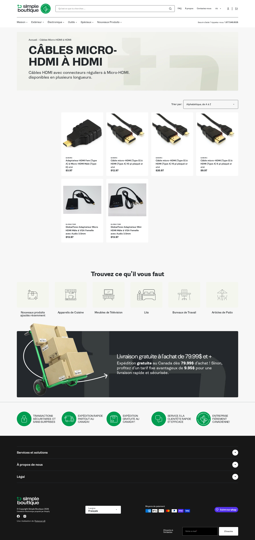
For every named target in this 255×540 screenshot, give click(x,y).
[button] (228, 8)
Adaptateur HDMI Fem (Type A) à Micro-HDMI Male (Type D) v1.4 (81, 164)
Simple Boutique (36, 509)
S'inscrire (228, 531)
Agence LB (40, 521)
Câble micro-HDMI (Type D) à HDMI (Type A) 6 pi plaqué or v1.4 (216, 164)
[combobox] (115, 8)
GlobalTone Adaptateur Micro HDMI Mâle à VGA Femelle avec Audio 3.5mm (82, 230)
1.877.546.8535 (231, 22)
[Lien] (127, 364)
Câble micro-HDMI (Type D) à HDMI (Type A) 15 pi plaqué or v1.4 (172, 164)
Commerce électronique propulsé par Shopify (33, 511)
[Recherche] (171, 8)
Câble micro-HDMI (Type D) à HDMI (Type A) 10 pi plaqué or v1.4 (127, 164)
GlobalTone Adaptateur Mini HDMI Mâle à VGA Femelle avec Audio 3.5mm (126, 230)
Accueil (33, 39)
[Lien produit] (82, 144)
